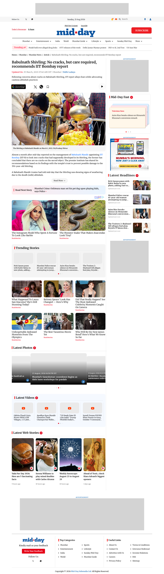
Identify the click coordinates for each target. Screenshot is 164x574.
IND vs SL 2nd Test (116, 48)
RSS (134, 557)
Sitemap (136, 561)
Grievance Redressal (141, 549)
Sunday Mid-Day (124, 41)
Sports (108, 41)
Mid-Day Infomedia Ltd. (81, 571)
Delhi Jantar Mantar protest (94, 48)
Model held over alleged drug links (43, 48)
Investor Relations (140, 553)
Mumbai (26, 41)
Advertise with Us (116, 553)
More (137, 41)
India (57, 41)
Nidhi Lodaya (69, 72)
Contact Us (113, 549)
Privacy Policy (115, 561)
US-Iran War (132, 48)
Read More (58, 180)
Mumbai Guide (78, 41)
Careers (112, 557)
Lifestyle (95, 41)
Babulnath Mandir (80, 154)
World (66, 41)
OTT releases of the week (70, 48)
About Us (113, 545)
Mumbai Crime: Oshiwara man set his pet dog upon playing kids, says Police (66, 190)
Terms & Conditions (141, 545)
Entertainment (42, 41)
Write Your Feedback (33, 551)
